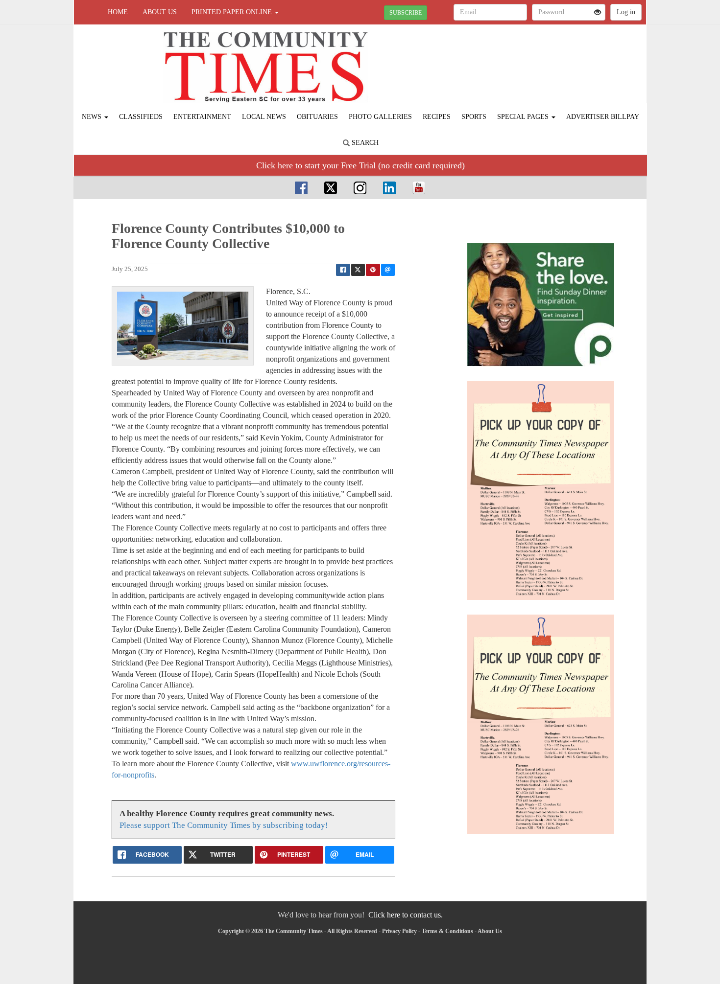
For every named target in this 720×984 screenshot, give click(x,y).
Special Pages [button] (524, 116)
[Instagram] (360, 187)
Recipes (437, 116)
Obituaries (317, 116)
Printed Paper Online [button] (233, 12)
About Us (160, 12)
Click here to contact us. (405, 915)
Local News (264, 116)
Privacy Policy (399, 931)
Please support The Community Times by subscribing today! (224, 825)
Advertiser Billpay (602, 116)
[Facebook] (301, 187)
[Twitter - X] (330, 187)
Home (118, 12)
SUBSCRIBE (405, 12)
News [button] (92, 116)
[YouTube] (418, 187)
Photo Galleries (380, 116)
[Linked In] (389, 187)
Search (364, 142)
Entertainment (202, 116)
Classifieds (141, 116)
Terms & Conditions (447, 931)
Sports (473, 116)
